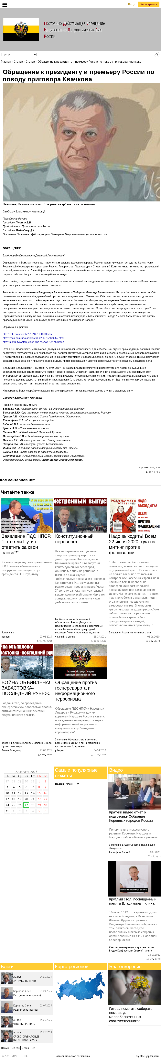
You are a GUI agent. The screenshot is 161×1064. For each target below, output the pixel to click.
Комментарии (62, 743)
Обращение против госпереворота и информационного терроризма (76, 691)
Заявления (8, 632)
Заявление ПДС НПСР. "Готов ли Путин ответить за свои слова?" (26, 544)
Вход (131, 4)
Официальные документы (83, 739)
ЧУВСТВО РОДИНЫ (24, 1024)
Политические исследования (72, 626)
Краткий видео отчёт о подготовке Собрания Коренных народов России (131, 816)
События (135, 844)
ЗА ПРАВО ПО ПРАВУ (24, 981)
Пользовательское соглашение (73, 1056)
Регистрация (148, 4)
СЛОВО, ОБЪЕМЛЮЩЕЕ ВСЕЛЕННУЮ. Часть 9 (26, 1038)
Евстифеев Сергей (119, 852)
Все (77, 784)
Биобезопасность (65, 619)
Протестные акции (12, 746)
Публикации (148, 844)
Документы (85, 622)
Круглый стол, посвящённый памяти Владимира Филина (132, 901)
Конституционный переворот (74, 538)
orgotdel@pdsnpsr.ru (147, 1056)
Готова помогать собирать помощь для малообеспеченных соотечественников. (130, 1015)
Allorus (17, 976)
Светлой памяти (143, 950)
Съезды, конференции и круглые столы (131, 947)
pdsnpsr (6, 636)
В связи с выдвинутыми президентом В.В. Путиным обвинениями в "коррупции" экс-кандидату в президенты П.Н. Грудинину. (27, 568)
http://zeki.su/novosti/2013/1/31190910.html (27, 334)
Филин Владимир (65, 636)
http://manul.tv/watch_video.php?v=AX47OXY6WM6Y (33, 341)
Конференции (125, 950)
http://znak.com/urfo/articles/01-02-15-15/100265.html (33, 338)
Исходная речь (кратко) (27, 995)
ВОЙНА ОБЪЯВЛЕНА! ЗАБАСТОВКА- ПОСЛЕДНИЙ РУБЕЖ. (26, 688)
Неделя (15, 1048)
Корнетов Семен (22, 991)
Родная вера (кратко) (25, 1009)
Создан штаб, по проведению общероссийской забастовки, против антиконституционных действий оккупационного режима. (27, 709)
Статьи (18, 61)
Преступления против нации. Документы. (78, 744)
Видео (75, 622)
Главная (6, 61)
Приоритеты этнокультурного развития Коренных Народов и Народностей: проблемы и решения (133, 833)
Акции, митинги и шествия (136, 632)
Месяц (69, 784)
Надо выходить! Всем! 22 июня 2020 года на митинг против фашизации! (133, 544)
